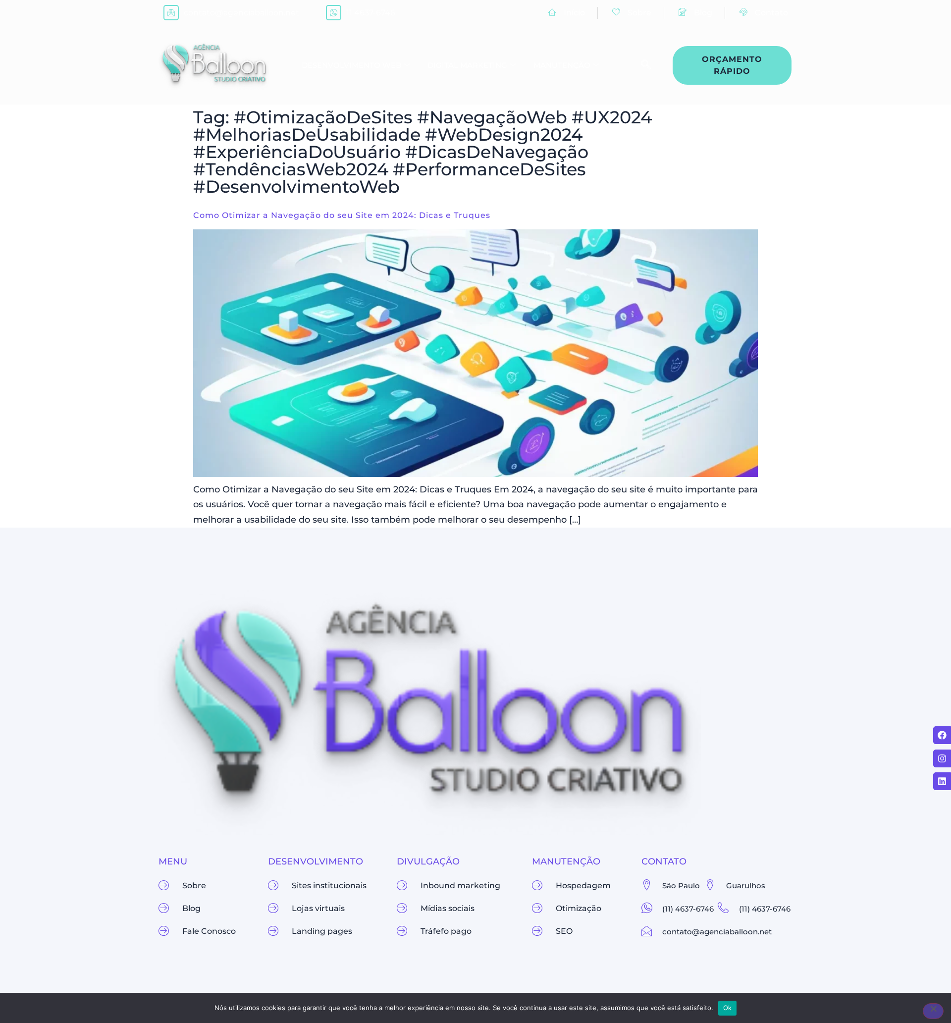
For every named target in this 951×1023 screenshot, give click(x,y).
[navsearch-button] (641, 65)
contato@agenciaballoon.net (241, 12)
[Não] (933, 1011)
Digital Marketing (467, 65)
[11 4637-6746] (333, 12)
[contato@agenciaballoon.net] (171, 12)
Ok (727, 1008)
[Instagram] (942, 758)
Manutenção (561, 65)
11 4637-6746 (370, 12)
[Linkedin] (942, 781)
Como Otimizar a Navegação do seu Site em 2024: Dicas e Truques (341, 215)
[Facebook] (942, 735)
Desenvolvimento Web (351, 65)
